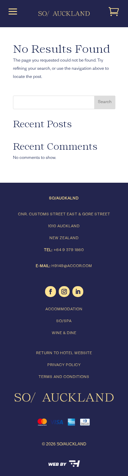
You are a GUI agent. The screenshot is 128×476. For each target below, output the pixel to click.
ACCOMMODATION (64, 310)
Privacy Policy (64, 365)
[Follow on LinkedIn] (77, 291)
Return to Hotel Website (64, 353)
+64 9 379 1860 (69, 250)
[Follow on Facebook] (50, 291)
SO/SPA (64, 321)
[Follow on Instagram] (64, 291)
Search (105, 102)
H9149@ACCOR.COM (72, 266)
